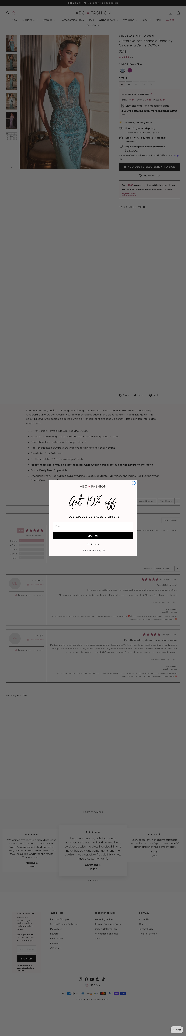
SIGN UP (93, 535)
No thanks (93, 544)
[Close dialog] (133, 483)
